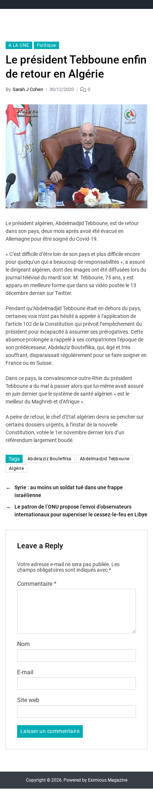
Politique (46, 45)
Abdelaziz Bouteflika (49, 458)
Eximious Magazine (107, 780)
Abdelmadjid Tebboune (105, 458)
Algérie (16, 468)
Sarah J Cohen (28, 89)
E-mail (25, 672)
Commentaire (36, 584)
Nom (23, 644)
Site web (28, 700)
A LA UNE (19, 45)
